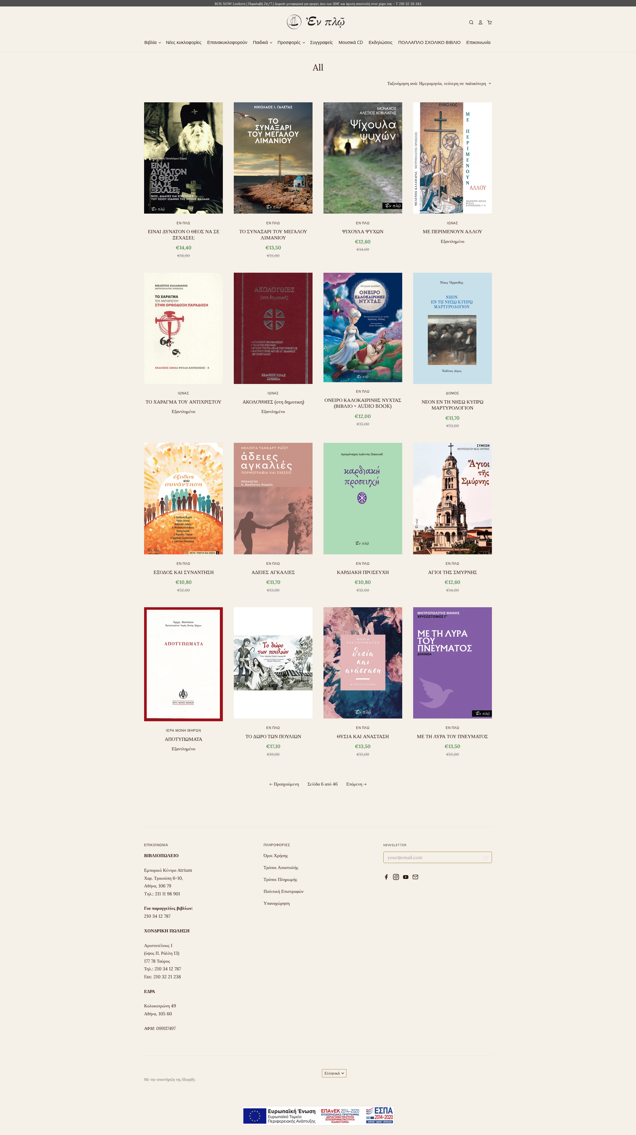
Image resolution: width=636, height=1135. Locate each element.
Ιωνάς (452, 223)
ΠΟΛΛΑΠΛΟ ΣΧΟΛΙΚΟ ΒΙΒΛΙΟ (429, 42)
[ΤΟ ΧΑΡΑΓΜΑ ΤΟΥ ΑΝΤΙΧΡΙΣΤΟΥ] (183, 328)
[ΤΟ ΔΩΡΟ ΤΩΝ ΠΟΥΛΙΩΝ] (273, 663)
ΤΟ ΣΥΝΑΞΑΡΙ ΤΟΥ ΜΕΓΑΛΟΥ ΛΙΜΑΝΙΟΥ (273, 234)
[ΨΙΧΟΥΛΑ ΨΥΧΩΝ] (362, 158)
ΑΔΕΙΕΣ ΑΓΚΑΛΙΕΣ (273, 572)
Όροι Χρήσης (276, 855)
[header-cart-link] (487, 22)
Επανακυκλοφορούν (227, 42)
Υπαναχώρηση (277, 903)
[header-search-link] (469, 22)
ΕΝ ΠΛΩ (183, 223)
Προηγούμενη (286, 784)
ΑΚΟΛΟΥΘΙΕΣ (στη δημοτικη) (273, 402)
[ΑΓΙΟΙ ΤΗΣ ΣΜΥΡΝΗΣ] (452, 498)
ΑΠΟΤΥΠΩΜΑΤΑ (183, 739)
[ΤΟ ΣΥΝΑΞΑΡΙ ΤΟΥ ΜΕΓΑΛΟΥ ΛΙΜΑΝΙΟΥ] (273, 158)
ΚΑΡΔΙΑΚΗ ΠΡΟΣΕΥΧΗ (363, 572)
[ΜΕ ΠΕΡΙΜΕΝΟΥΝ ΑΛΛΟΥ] (452, 158)
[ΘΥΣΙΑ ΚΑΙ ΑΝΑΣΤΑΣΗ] (362, 663)
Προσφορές (290, 42)
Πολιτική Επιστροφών (284, 891)
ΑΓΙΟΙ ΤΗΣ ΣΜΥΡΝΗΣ (452, 572)
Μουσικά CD (351, 42)
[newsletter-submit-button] (486, 859)
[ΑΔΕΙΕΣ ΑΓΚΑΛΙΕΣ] (273, 498)
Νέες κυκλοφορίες (183, 42)
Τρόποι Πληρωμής (280, 879)
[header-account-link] (478, 22)
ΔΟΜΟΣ (452, 393)
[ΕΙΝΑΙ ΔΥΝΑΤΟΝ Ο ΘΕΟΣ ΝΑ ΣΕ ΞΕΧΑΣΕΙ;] (183, 158)
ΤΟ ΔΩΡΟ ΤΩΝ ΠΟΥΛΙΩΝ (273, 736)
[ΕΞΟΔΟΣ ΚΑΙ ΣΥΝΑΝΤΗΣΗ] (183, 498)
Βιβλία (151, 42)
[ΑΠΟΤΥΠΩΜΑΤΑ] (183, 664)
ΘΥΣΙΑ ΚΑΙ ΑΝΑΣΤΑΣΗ (363, 736)
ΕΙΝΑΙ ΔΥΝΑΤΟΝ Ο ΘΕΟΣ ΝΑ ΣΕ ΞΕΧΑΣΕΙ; (183, 234)
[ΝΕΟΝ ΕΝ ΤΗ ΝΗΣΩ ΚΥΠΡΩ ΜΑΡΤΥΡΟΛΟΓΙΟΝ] (452, 328)
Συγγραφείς (321, 42)
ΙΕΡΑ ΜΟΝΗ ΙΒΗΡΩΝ (183, 730)
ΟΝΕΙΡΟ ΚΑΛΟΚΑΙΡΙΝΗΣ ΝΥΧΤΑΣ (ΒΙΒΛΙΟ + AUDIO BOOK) (362, 403)
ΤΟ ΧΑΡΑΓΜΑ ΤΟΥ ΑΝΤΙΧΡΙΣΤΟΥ (183, 402)
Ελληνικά (332, 1073)
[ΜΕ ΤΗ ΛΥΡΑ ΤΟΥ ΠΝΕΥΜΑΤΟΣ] (452, 663)
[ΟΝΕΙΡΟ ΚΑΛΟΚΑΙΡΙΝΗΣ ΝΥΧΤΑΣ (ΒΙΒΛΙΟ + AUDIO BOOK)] (362, 327)
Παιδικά (261, 42)
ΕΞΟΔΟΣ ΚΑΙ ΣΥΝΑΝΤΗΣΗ (184, 572)
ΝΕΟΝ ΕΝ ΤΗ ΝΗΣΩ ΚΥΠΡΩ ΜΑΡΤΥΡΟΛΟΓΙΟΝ (452, 405)
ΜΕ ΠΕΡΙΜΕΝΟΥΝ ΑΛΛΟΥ (452, 231)
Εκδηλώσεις (381, 42)
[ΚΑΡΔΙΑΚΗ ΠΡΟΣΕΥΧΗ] (362, 498)
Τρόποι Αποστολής (281, 867)
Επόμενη (354, 784)
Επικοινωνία (478, 42)
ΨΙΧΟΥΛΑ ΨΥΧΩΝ (362, 231)
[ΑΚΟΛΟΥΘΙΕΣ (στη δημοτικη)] (273, 328)
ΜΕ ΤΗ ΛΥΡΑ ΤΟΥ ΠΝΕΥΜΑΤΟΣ (452, 736)
